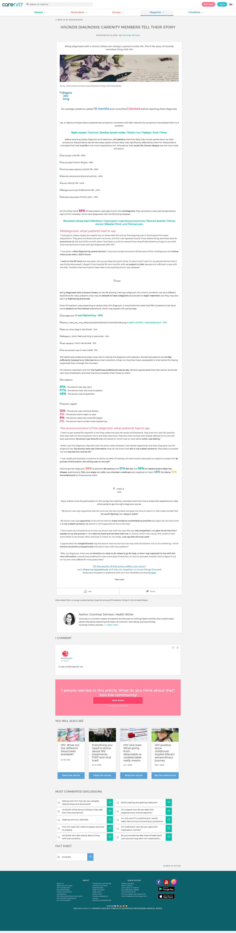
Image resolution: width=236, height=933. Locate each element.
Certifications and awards (101, 883)
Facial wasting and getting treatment (139, 802)
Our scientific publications (66, 898)
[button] (40, 13)
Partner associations (64, 892)
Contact (95, 898)
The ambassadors (63, 890)
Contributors (61, 894)
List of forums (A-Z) (128, 892)
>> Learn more (111, 625)
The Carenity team (63, 888)
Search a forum (127, 885)
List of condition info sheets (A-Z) (133, 894)
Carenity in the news (99, 885)
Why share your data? (64, 885)
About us (60, 883)
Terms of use (97, 894)
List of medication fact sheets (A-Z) (134, 896)
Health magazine (127, 883)
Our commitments (64, 900)
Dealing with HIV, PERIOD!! (75, 819)
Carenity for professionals (101, 900)
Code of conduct (98, 890)
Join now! (208, 4)
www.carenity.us (84, 908)
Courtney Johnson (131, 35)
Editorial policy (97, 888)
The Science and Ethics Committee (69, 896)
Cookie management (100, 896)
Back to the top (173, 865)
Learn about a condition (130, 888)
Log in (222, 4)
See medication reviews (130, 890)
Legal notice (96, 892)
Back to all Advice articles (70, 19)
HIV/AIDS (66, 857)
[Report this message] (177, 647)
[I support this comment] (173, 647)
